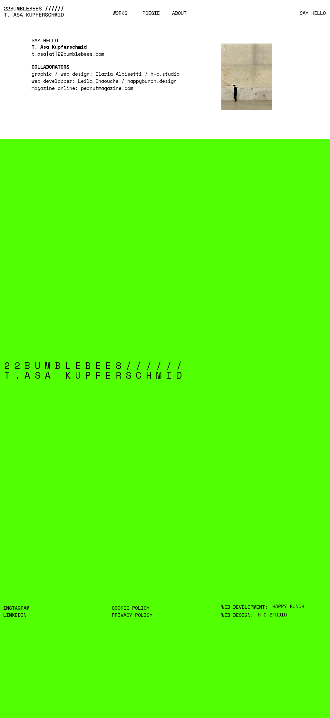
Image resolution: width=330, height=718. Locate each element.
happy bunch (288, 606)
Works (120, 13)
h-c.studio (165, 74)
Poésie (151, 13)
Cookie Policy (131, 608)
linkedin (14, 615)
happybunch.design (152, 81)
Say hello (313, 13)
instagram (16, 608)
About (179, 13)
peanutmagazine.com (107, 88)
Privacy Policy (132, 615)
